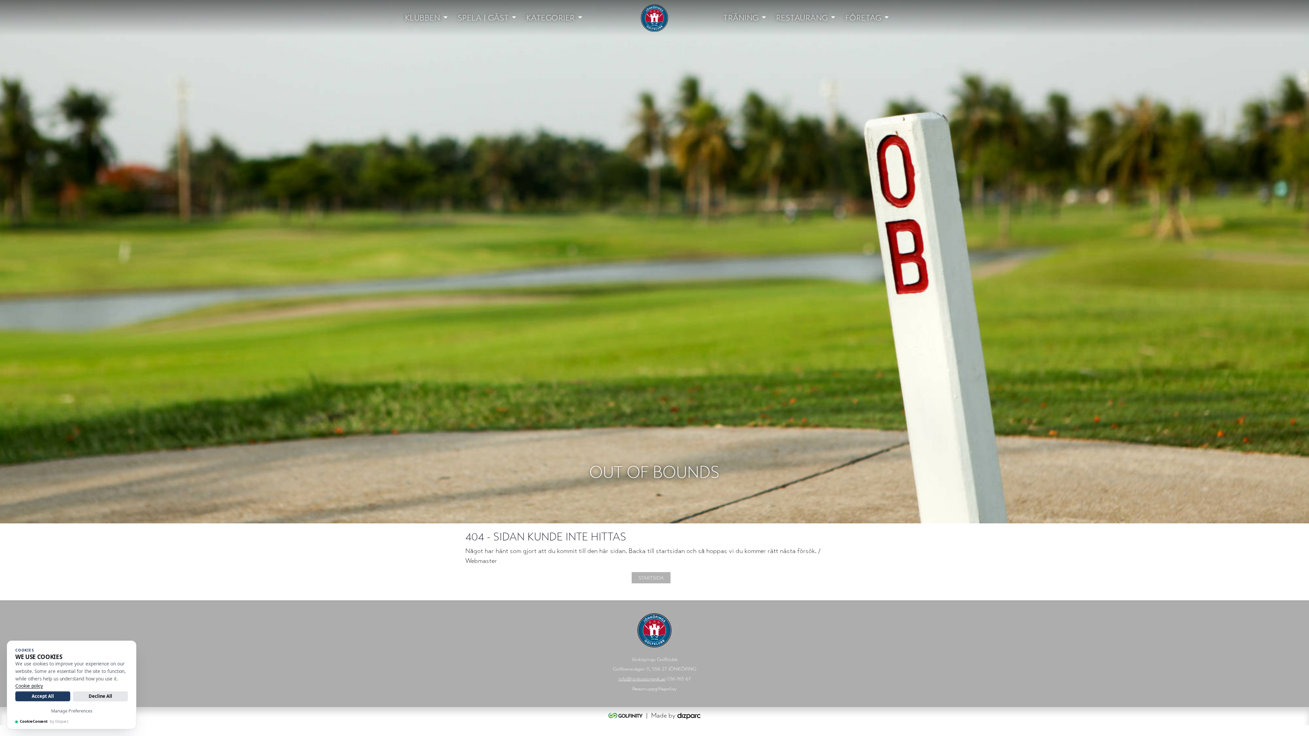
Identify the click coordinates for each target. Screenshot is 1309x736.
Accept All (43, 696)
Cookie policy (29, 686)
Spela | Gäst (483, 17)
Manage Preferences (71, 711)
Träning (741, 17)
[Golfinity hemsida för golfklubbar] (626, 715)
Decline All (100, 696)
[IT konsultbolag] (689, 715)
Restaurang (802, 17)
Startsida (651, 578)
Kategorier (550, 17)
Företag (863, 17)
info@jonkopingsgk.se (641, 679)
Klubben (422, 17)
